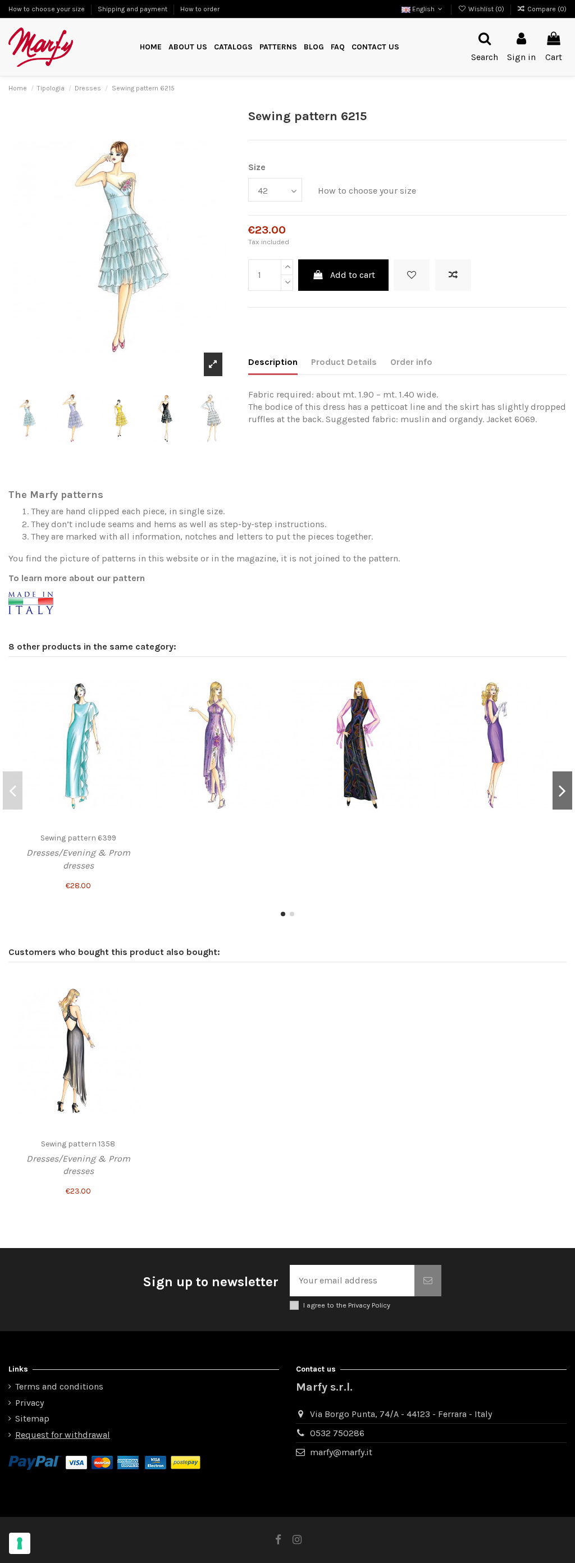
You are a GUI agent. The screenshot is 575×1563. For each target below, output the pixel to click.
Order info (411, 362)
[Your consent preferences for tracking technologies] (19, 1543)
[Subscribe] (427, 1280)
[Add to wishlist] (412, 275)
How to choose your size (47, 9)
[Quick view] (134, 722)
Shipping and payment (133, 9)
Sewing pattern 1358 (78, 1144)
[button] (278, 47)
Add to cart (352, 274)
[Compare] (134, 701)
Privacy (29, 1402)
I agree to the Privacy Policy (346, 1305)
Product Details (344, 362)
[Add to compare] (453, 275)
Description (273, 362)
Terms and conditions (59, 1386)
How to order (200, 9)
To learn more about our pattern (76, 578)
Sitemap (32, 1418)
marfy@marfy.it (341, 1452)
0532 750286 (337, 1433)
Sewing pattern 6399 (78, 838)
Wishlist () (486, 9)
